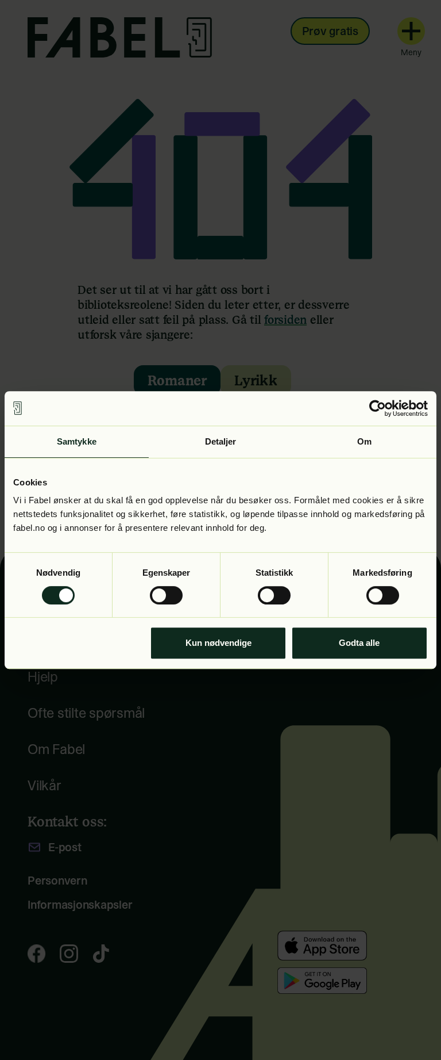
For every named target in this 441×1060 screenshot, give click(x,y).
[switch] (166, 595)
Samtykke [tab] (76, 441)
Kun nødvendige (218, 643)
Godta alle (359, 643)
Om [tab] (364, 441)
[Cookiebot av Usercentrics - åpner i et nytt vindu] (377, 408)
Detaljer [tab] (221, 441)
